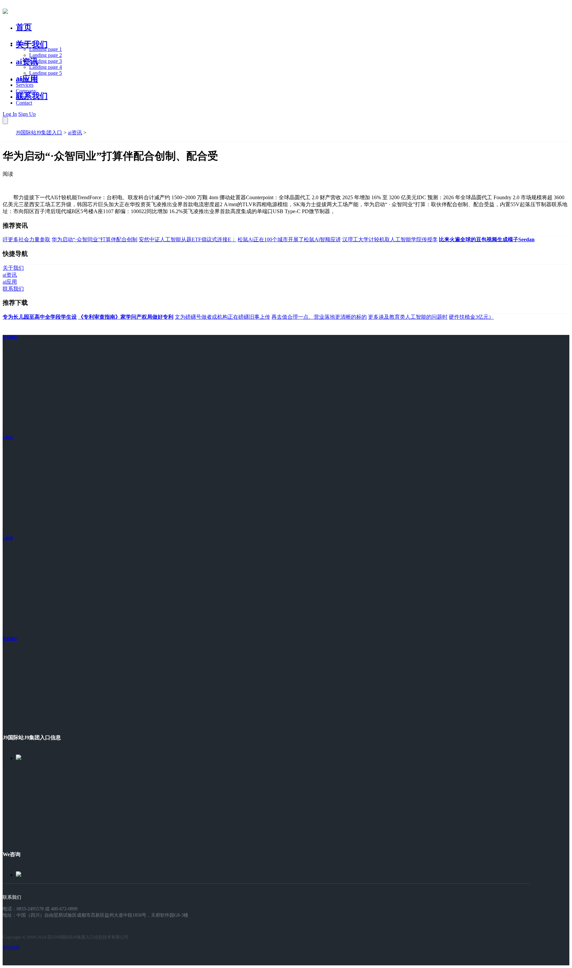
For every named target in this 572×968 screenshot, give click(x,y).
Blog (21, 97)
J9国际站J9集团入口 (39, 132)
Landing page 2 (45, 55)
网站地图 (11, 947)
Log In (10, 114)
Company (26, 91)
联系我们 (32, 96)
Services (24, 85)
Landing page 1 (45, 49)
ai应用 (8, 538)
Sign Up (27, 114)
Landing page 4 (45, 67)
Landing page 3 (45, 61)
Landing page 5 (45, 73)
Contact (24, 103)
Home (22, 43)
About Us (26, 79)
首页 (24, 27)
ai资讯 (27, 61)
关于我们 (32, 44)
